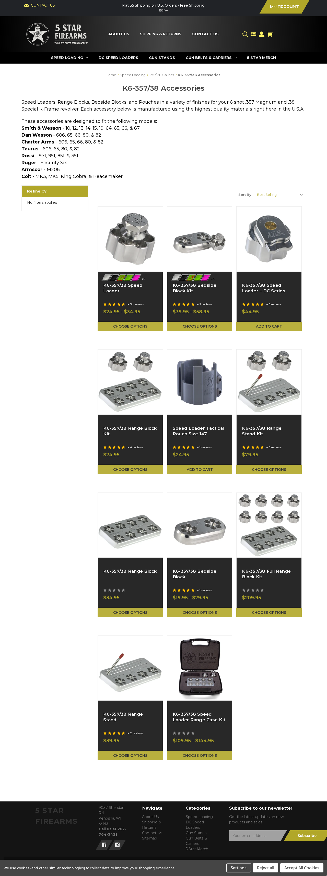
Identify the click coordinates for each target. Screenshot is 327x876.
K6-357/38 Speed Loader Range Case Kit (199, 717)
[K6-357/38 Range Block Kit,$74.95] (130, 382)
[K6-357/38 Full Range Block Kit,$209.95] (269, 525)
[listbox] (280, 194)
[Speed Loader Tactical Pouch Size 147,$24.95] (199, 382)
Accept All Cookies (301, 868)
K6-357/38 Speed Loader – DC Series (263, 288)
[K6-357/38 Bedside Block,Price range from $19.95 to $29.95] (199, 525)
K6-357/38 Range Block (130, 571)
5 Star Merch (197, 849)
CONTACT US (43, 5)
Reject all (265, 868)
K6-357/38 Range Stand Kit (262, 431)
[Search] (245, 34)
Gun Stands (196, 833)
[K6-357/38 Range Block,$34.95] (130, 525)
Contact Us (152, 833)
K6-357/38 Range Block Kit (130, 431)
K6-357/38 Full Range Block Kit (266, 574)
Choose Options (130, 326)
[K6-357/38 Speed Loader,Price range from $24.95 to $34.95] (130, 239)
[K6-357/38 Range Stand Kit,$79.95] (269, 382)
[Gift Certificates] (253, 34)
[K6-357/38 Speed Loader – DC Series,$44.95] (269, 239)
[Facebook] (104, 844)
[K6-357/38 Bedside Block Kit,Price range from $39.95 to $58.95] (199, 239)
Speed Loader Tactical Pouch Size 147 (198, 431)
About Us (150, 816)
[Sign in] (262, 34)
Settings (239, 868)
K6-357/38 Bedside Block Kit (194, 288)
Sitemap (149, 838)
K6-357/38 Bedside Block (194, 574)
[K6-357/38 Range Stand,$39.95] (130, 668)
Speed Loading (199, 816)
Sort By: (245, 195)
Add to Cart (269, 326)
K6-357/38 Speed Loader (123, 288)
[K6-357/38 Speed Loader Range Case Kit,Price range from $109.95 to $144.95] (199, 668)
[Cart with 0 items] (270, 34)
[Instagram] (117, 844)
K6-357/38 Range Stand (123, 717)
